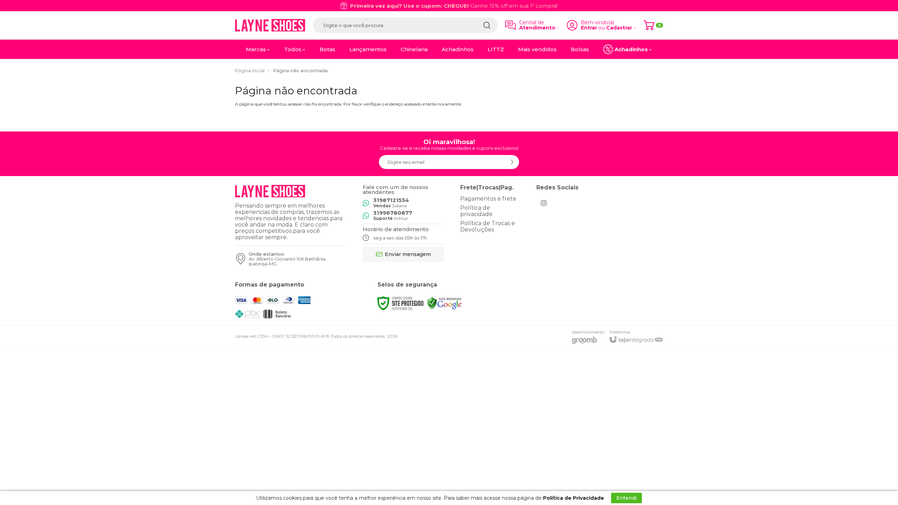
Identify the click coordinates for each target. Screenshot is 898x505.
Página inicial (249, 70)
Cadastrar (619, 28)
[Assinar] (512, 162)
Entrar (589, 28)
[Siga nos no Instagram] (543, 203)
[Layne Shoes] (270, 25)
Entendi (626, 498)
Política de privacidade (476, 210)
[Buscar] (487, 25)
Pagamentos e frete (488, 198)
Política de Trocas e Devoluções (487, 226)
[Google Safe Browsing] (444, 302)
